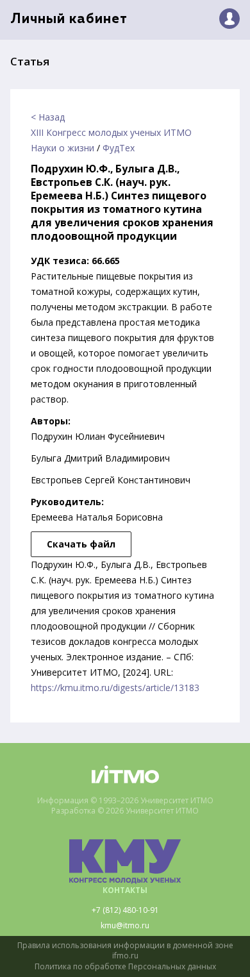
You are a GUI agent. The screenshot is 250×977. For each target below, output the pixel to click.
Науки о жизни (62, 148)
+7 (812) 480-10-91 (125, 910)
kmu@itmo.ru (125, 926)
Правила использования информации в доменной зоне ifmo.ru (125, 951)
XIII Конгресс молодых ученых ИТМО (111, 132)
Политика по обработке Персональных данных (125, 967)
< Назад (48, 117)
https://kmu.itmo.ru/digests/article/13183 (115, 687)
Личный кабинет (69, 19)
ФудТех (119, 148)
